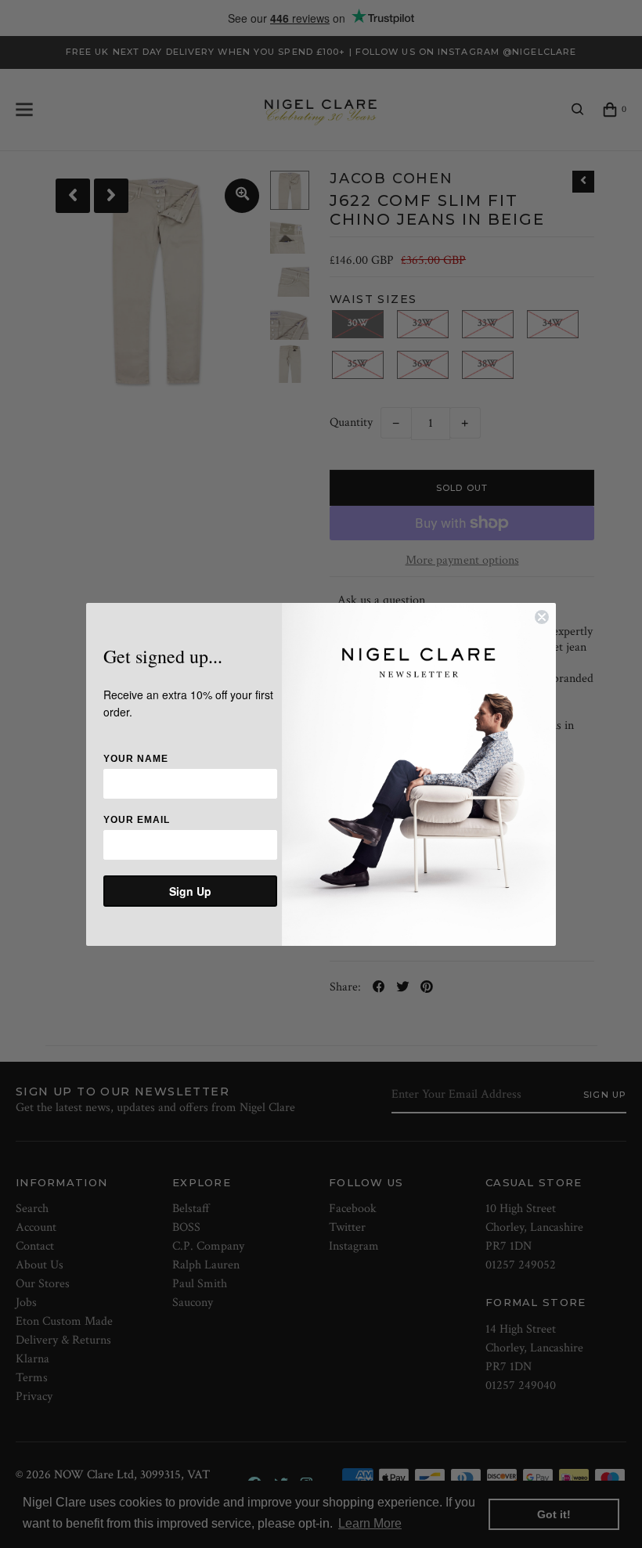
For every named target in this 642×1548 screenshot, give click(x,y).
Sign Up (190, 891)
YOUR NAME (135, 758)
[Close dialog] (542, 617)
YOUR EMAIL (136, 819)
